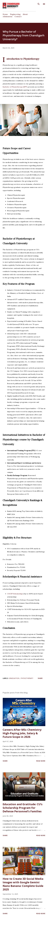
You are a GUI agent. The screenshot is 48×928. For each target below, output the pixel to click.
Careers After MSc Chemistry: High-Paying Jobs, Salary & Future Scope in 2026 (22, 733)
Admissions (7, 16)
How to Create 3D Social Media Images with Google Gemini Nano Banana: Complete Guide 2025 (23, 884)
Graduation (14, 678)
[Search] (38, 4)
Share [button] (40, 678)
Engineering (15, 14)
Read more (40, 761)
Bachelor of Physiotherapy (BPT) (15, 87)
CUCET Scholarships (15, 594)
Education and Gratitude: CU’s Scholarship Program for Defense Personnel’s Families (22, 807)
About (25, 14)
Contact (18, 16)
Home (5, 14)
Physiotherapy (27, 678)
